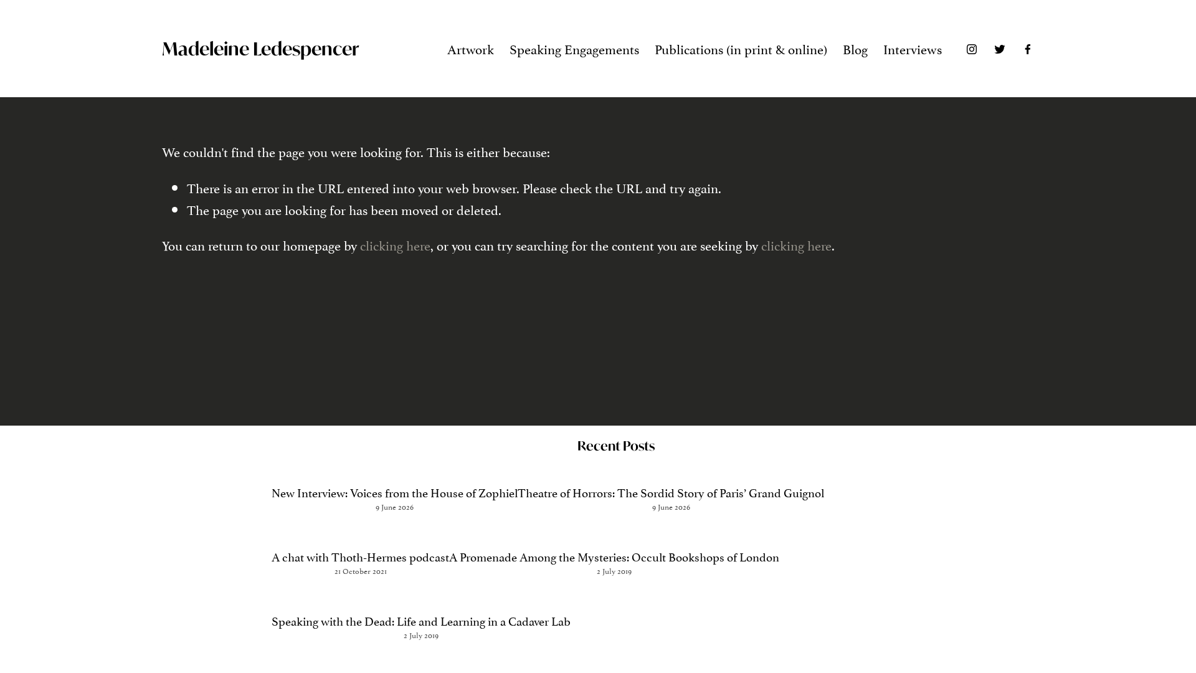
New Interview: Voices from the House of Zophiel (395, 491)
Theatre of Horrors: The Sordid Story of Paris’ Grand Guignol (671, 491)
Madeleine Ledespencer (260, 48)
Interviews (912, 48)
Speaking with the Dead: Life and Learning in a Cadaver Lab (421, 620)
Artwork (470, 48)
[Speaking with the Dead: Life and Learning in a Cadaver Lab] (421, 597)
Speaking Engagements (574, 48)
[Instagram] (972, 48)
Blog (855, 48)
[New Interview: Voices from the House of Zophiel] (395, 469)
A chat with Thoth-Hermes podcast (360, 556)
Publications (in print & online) (741, 48)
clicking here (395, 244)
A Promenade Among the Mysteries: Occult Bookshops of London (614, 556)
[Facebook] (1028, 48)
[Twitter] (1000, 48)
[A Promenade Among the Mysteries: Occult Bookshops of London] (614, 533)
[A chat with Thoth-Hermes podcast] (360, 533)
